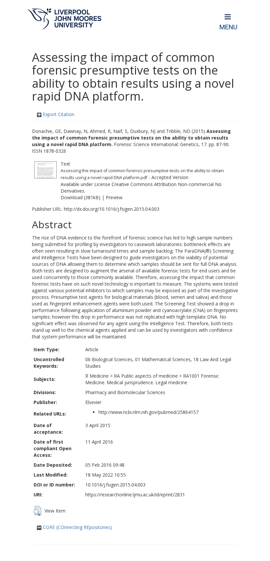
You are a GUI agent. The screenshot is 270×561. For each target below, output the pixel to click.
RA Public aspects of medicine (146, 376)
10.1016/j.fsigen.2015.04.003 (115, 485)
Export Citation (57, 114)
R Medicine (97, 376)
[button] (37, 511)
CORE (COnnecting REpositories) (76, 527)
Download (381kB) (80, 197)
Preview (114, 197)
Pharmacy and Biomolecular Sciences (125, 392)
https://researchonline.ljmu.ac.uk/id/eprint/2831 (135, 494)
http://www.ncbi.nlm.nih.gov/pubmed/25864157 (148, 412)
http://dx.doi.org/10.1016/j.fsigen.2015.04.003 (111, 209)
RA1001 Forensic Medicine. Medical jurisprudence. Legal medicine (152, 379)
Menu (228, 27)
